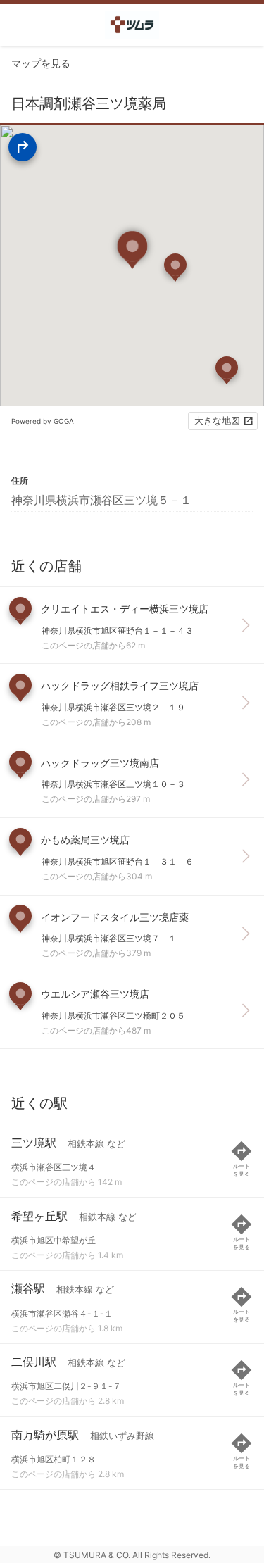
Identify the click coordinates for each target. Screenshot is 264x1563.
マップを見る (40, 63)
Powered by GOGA (42, 421)
